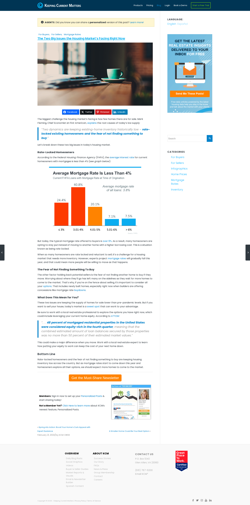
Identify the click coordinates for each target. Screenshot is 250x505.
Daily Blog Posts (74, 458)
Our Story (99, 461)
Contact (98, 476)
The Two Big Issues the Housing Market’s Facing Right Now (81, 38)
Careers (98, 479)
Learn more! (137, 22)
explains (92, 123)
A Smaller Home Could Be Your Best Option (129, 431)
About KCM (101, 453)
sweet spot (93, 306)
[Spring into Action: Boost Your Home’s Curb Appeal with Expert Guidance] (2, 253)
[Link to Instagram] (202, 500)
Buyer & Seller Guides (77, 469)
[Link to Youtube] (206, 500)
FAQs (96, 465)
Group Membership (104, 472)
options (47, 286)
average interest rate (122, 157)
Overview (72, 453)
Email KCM (141, 474)
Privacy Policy (80, 501)
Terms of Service (94, 501)
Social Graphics (74, 461)
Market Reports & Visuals (75, 474)
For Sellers (57, 34)
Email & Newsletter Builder (76, 481)
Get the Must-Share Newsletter (95, 378)
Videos (69, 465)
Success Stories (102, 458)
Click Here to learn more (76, 405)
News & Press (101, 469)
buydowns (80, 290)
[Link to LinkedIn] (210, 500)
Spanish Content (75, 486)
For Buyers (44, 34)
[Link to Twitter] (197, 500)
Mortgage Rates (72, 34)
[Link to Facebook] (193, 500)
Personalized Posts (91, 396)
